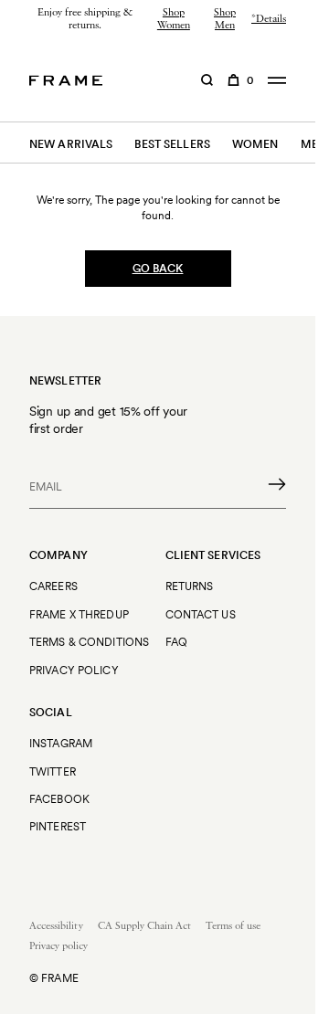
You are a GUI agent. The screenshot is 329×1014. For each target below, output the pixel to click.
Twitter (52, 771)
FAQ (176, 642)
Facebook (59, 799)
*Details (268, 19)
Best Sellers (171, 144)
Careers (53, 586)
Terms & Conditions (89, 642)
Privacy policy (58, 946)
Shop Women (173, 19)
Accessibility (56, 926)
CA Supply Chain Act (144, 926)
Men (313, 144)
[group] (157, 19)
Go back (158, 268)
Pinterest (57, 826)
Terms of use (233, 926)
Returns (189, 586)
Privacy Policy (74, 670)
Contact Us (200, 614)
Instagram (60, 743)
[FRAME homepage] (65, 80)
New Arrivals (70, 144)
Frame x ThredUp (79, 614)
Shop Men (225, 19)
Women (255, 144)
